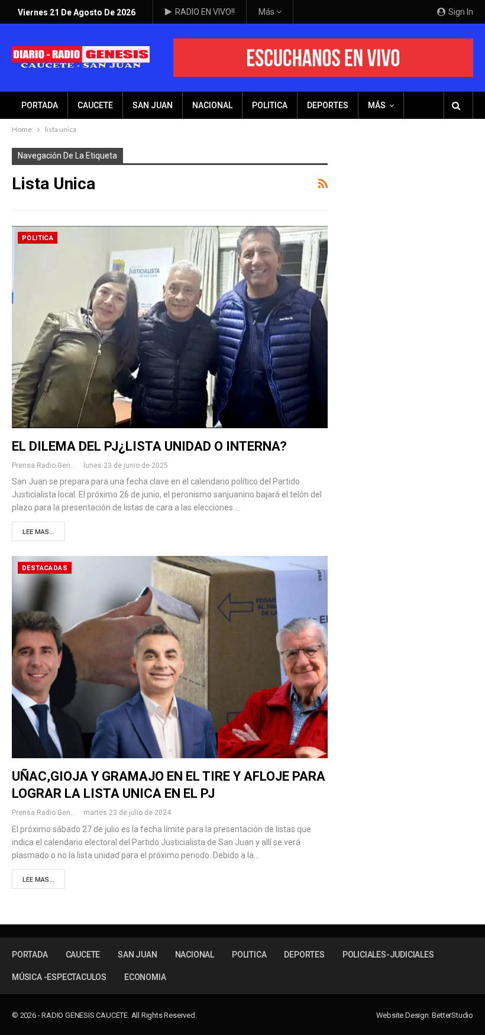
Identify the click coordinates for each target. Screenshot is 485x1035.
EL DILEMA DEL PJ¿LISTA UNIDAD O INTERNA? (149, 446)
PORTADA (39, 105)
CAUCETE (95, 105)
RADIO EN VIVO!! (205, 12)
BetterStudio (452, 1015)
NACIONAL (212, 105)
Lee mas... (38, 532)
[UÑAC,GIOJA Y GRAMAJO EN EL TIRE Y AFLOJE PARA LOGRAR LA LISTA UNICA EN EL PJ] (170, 657)
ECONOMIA (145, 977)
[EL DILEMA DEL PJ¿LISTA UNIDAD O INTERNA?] (170, 327)
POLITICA (269, 105)
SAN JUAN (152, 105)
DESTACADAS (44, 568)
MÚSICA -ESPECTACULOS (59, 977)
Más (267, 12)
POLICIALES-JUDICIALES (388, 954)
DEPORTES (327, 105)
